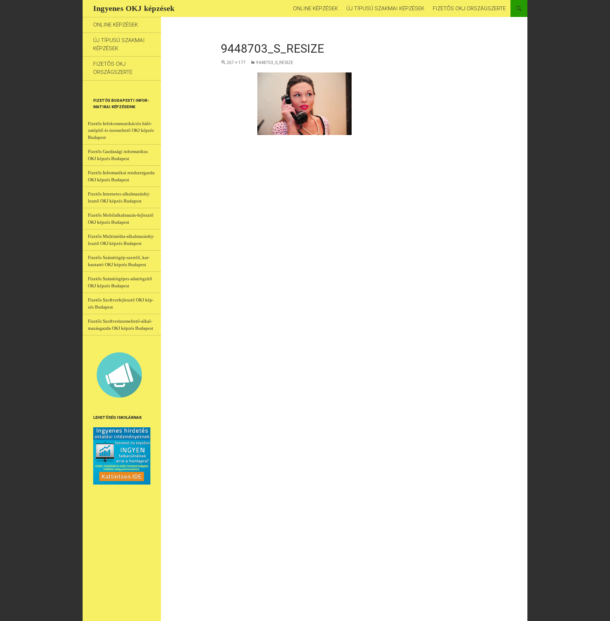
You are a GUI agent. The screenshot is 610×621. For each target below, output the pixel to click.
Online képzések (315, 8)
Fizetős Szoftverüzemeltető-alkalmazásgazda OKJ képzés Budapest (120, 324)
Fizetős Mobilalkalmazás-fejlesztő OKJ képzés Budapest (121, 218)
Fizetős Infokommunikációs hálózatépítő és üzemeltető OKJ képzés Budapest (121, 130)
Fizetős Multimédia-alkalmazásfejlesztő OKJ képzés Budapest (121, 240)
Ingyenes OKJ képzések (134, 8)
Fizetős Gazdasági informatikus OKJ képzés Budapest (118, 155)
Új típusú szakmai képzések (385, 8)
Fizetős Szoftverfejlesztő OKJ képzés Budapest (121, 303)
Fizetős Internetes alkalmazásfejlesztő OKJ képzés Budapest (119, 197)
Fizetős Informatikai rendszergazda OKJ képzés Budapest (121, 176)
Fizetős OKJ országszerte (469, 8)
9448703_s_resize (274, 62)
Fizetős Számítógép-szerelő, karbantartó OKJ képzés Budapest (119, 261)
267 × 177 (236, 62)
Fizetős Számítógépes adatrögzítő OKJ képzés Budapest (120, 282)
